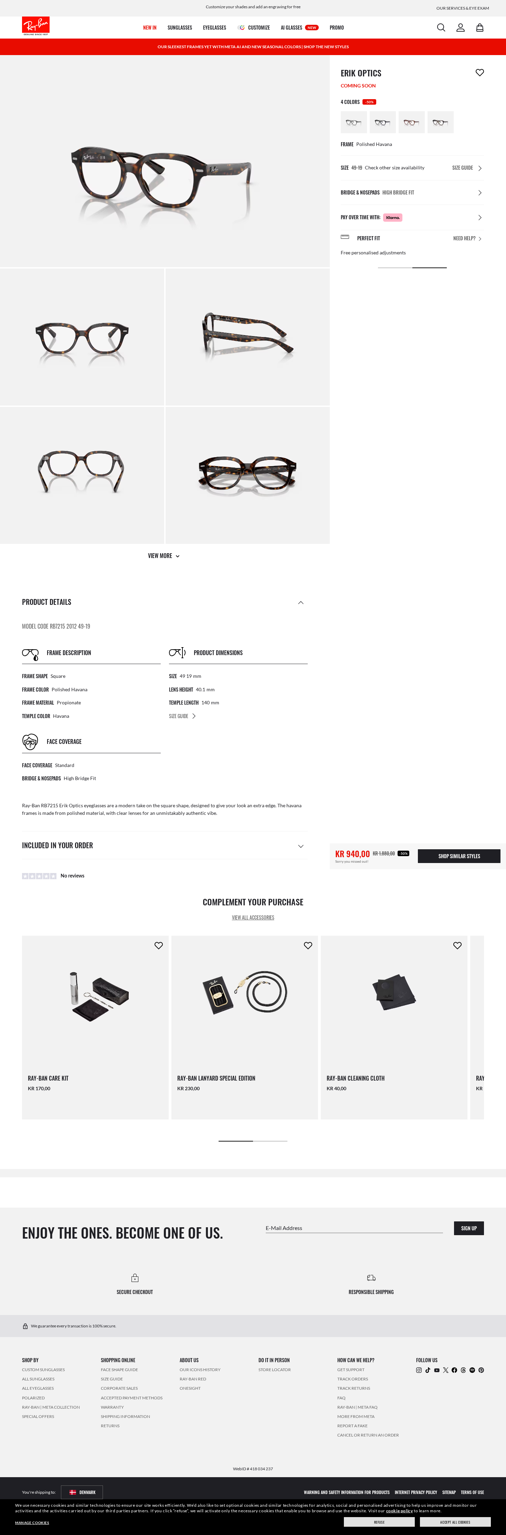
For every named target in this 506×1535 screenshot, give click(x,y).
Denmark (87, 1492)
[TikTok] (428, 1369)
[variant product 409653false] (383, 122)
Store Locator (275, 1369)
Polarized (33, 1397)
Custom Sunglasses (43, 1369)
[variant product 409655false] (412, 122)
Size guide (112, 1378)
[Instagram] (419, 1369)
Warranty (112, 1406)
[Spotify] (472, 1369)
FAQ (341, 1397)
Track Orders (352, 1378)
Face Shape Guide (119, 1369)
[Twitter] (446, 1369)
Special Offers (38, 1416)
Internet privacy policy (416, 1492)
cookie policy (399, 1510)
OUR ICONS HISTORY (200, 1369)
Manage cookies (32, 1523)
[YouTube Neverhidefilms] (437, 1369)
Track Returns (353, 1388)
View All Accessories (253, 917)
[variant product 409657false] (441, 122)
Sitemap (449, 1492)
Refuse (379, 1522)
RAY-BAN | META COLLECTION (51, 1406)
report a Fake (352, 1425)
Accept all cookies (455, 1522)
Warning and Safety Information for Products (347, 1492)
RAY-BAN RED (193, 1378)
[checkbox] (480, 73)
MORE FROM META (356, 1416)
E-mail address (284, 1227)
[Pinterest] (481, 1369)
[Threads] (463, 1369)
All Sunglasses (38, 1378)
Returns (110, 1425)
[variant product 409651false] (354, 122)
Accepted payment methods (131, 1397)
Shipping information (125, 1416)
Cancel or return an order (368, 1435)
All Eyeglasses (38, 1388)
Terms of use (472, 1492)
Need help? (464, 238)
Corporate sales (119, 1388)
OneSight (190, 1388)
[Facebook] (454, 1369)
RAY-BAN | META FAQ (357, 1406)
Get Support (351, 1369)
